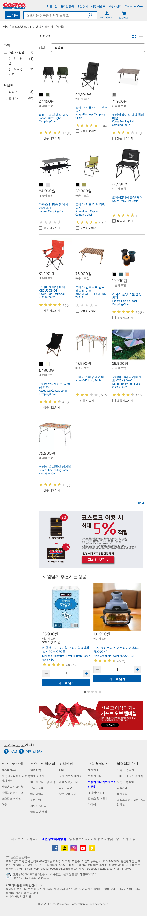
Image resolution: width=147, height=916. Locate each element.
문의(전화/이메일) (70, 776)
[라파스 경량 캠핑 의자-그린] (47, 94)
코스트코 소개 (12, 763)
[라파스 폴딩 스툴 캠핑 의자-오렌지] (127, 274)
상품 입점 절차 (125, 782)
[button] (92, 15)
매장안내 (93, 770)
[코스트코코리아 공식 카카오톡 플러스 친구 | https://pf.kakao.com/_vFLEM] (64, 849)
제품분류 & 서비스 (12, 792)
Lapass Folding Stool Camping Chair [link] (124, 302)
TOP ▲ (140, 503)
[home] (14, 5)
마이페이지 (37, 794)
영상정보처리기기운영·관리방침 (91, 839)
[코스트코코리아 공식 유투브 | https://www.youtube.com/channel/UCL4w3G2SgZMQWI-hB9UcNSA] (83, 849)
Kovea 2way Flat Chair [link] (125, 201)
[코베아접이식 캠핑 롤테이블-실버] (114, 94)
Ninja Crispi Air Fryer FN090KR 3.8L (114, 656)
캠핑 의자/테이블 (54, 26)
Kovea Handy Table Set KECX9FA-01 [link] (126, 385)
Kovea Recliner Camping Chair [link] (90, 116)
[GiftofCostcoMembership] (91, 728)
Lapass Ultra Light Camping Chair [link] (50, 119)
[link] (55, 89)
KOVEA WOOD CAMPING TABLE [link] (90, 295)
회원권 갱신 (37, 776)
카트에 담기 (66, 683)
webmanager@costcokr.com (51, 868)
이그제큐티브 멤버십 (42, 782)
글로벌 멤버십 (38, 811)
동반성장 (122, 794)
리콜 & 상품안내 (68, 782)
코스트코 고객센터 (20, 745)
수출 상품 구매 (67, 794)
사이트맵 (17, 839)
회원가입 (35, 770)
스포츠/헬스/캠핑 (22, 26)
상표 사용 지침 (126, 839)
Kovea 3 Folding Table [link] (88, 380)
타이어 (92, 804)
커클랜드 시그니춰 (13, 786)
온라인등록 (37, 788)
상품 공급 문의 (125, 770)
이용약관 (33, 839)
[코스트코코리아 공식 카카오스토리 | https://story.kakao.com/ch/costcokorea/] (92, 849)
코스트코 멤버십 (42, 763)
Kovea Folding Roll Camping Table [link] (123, 123)
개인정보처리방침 (54, 839)
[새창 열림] (9, 877)
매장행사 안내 (96, 792)
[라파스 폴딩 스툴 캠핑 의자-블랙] (114, 274)
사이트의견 (66, 788)
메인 (6, 26)
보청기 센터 (95, 776)
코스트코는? (9, 770)
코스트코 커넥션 (11, 798)
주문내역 (35, 799)
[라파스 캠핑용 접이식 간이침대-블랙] (41, 184)
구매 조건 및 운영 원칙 (130, 776)
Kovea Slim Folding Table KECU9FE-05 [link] (54, 471)
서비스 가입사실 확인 (18, 896)
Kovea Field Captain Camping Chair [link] (87, 212)
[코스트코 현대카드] (91, 566)
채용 (4, 804)
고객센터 (66, 763)
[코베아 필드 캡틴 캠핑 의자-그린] (84, 184)
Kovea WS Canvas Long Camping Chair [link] (53, 392)
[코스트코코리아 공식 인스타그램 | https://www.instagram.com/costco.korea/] (73, 849)
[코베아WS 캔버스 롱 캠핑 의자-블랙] (41, 364)
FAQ (61, 770)
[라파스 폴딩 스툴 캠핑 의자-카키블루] (120, 274)
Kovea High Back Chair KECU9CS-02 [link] (52, 295)
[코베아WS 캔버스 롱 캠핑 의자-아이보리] (47, 364)
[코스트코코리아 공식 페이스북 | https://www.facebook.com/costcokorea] (55, 849)
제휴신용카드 (38, 805)
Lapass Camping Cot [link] (51, 211)
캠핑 (38, 26)
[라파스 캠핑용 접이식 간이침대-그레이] (47, 184)
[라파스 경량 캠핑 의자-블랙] (41, 94)
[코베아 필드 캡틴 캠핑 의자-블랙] (77, 184)
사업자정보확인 (123, 868)
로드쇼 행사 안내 (98, 798)
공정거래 (122, 788)
